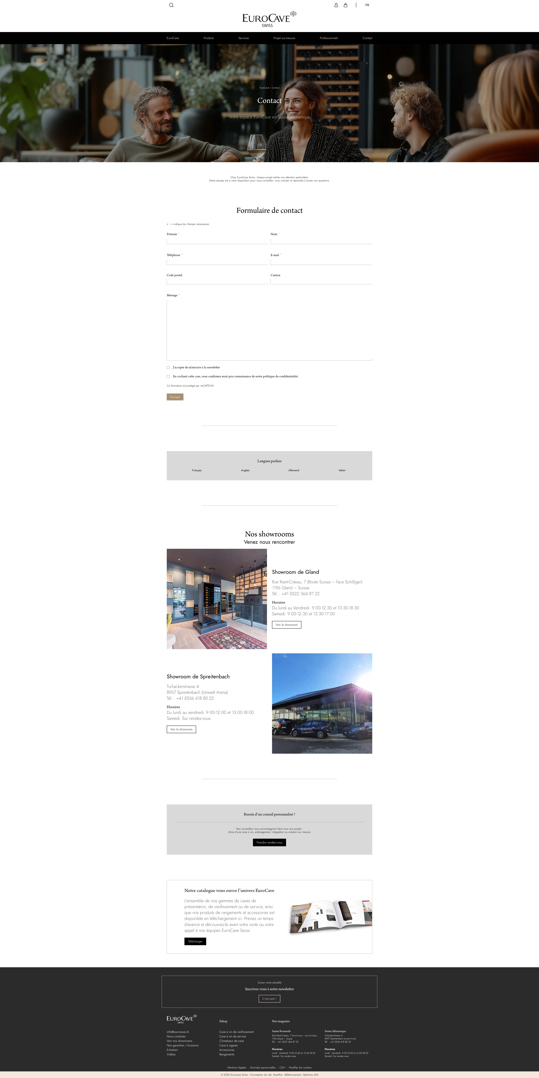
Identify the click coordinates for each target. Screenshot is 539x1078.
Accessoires (226, 1050)
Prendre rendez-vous (269, 842)
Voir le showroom (287, 625)
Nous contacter (176, 1036)
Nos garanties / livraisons (183, 1045)
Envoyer (175, 397)
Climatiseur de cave (231, 1041)
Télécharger (195, 941)
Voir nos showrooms (179, 1041)
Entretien (172, 1050)
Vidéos (171, 1054)
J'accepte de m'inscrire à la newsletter (196, 367)
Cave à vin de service (232, 1036)
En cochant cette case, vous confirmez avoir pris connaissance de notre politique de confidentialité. (235, 376)
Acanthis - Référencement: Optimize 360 (295, 1075)
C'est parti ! (269, 998)
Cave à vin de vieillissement (236, 1032)
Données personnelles (263, 1067)
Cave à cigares (228, 1045)
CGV (282, 1067)
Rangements (226, 1054)
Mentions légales (236, 1067)
